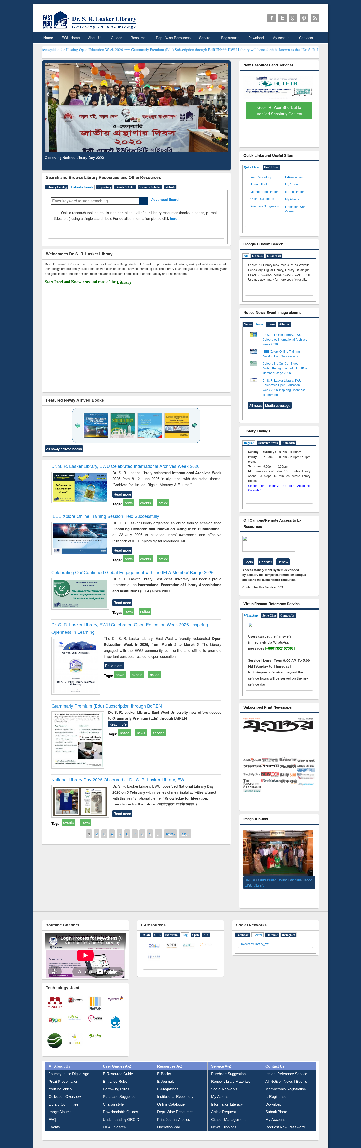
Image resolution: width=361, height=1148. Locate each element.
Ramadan (288, 443)
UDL (157, 925)
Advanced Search (164, 199)
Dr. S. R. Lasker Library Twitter (282, 18)
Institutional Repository (175, 1088)
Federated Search (82, 187)
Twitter (257, 925)
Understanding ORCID (121, 1110)
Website (170, 187)
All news (255, 405)
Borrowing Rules (116, 1080)
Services (205, 37)
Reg (185, 925)
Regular (249, 443)
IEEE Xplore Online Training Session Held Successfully (105, 516)
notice (163, 502)
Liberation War (168, 1118)
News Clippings (223, 1118)
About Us (95, 37)
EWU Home (71, 37)
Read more (122, 494)
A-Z (205, 925)
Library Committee (63, 1095)
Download (256, 37)
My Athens (292, 199)
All (246, 256)
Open (195, 925)
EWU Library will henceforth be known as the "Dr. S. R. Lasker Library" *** (239, 49)
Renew (283, 561)
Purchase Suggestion (264, 206)
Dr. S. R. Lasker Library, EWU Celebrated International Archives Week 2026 (125, 466)
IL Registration (295, 192)
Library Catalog (56, 187)
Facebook (242, 925)
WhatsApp (251, 615)
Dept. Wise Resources (173, 37)
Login (248, 561)
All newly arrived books (64, 448)
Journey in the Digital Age (69, 1065)
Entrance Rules (115, 1072)
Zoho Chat (269, 615)
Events (54, 1118)
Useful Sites (271, 167)
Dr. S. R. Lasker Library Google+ (293, 18)
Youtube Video (60, 1080)
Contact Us (287, 615)
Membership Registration (285, 1080)
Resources (139, 37)
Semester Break (268, 443)
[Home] (90, 29)
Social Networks (224, 1080)
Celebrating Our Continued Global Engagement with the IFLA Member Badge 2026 (132, 572)
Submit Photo (276, 1103)
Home (48, 37)
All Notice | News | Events (286, 1072)
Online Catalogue (262, 199)
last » (185, 833)
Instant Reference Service (286, 1065)
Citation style (113, 1095)
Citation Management (228, 1110)
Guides (116, 37)
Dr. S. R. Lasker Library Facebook (271, 18)
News (259, 324)
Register (265, 561)
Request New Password (285, 1118)
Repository (104, 187)
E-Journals (274, 256)
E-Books (164, 1065)
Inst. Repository (260, 177)
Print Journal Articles (173, 1110)
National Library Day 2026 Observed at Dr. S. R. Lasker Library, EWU (119, 779)
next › (170, 833)
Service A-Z (221, 1057)
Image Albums (60, 1103)
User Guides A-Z (117, 1057)
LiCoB (145, 925)
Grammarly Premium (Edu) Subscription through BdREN (106, 705)
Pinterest (272, 925)
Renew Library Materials (230, 1072)
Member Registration (264, 192)
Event (271, 324)
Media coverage (277, 405)
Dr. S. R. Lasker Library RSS (315, 18)
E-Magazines (168, 1080)
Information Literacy (227, 1095)
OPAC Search (114, 1118)
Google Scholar (125, 187)
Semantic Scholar (150, 187)
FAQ (52, 1110)
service (159, 732)
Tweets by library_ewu (255, 935)
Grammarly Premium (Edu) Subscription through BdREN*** (130, 49)
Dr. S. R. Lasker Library (172, 1139)
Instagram (288, 925)
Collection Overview (65, 1088)
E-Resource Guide (118, 1065)
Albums (284, 324)
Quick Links (252, 167)
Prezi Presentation (63, 1072)
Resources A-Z (169, 1057)
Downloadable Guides (120, 1103)
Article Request (223, 1103)
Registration (230, 37)
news (128, 502)
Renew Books (259, 184)
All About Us (59, 1057)
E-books (257, 256)
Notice (248, 324)
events (145, 502)
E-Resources (294, 177)
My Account (281, 37)
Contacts (306, 37)
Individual (171, 925)
